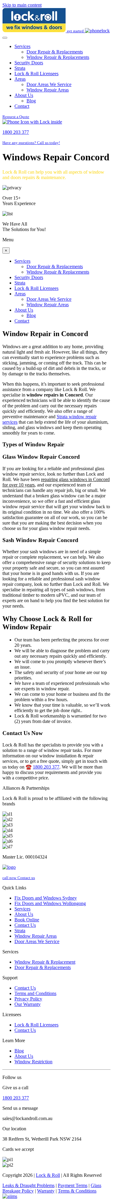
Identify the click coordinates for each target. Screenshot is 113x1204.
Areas (20, 79)
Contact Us (25, 925)
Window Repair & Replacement (44, 962)
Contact (21, 106)
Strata (19, 68)
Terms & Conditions (77, 1190)
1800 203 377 (46, 766)
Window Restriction (33, 1061)
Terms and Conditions (35, 993)
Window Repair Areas (48, 89)
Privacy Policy (28, 998)
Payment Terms (72, 1185)
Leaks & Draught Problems (28, 1185)
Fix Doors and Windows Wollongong (50, 903)
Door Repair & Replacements (55, 51)
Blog (31, 100)
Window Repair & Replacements (58, 57)
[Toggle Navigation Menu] (4, 38)
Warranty (46, 1190)
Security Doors (28, 62)
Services (22, 46)
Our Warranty (27, 1004)
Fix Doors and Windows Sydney (45, 898)
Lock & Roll (48, 1175)
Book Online (26, 919)
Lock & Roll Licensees (36, 73)
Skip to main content (22, 5)
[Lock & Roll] (34, 30)
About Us (23, 95)
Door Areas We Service (49, 84)
